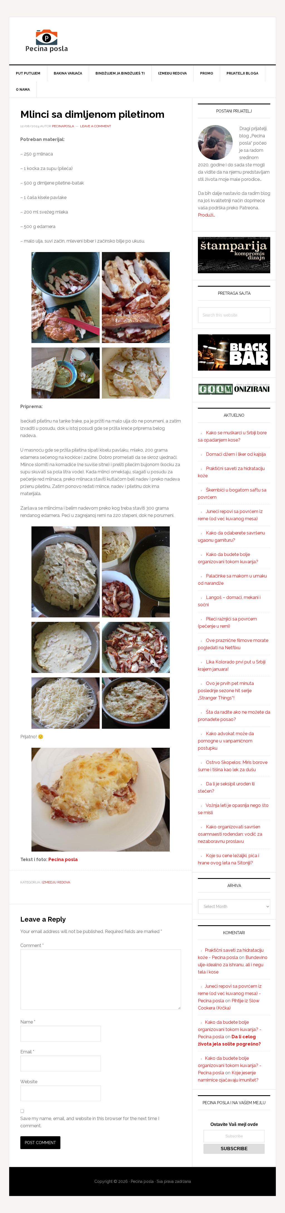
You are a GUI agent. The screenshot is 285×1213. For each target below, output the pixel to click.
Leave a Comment (95, 126)
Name (27, 1022)
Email (27, 1051)
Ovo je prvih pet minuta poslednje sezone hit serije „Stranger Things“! (226, 691)
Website (28, 1081)
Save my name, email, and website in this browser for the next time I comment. (89, 1122)
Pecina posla (142, 40)
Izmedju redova (56, 882)
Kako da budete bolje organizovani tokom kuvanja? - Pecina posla (229, 1029)
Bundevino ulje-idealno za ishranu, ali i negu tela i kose (232, 965)
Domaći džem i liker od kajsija (236, 454)
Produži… (206, 215)
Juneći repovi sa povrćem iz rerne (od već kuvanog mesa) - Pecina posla (230, 993)
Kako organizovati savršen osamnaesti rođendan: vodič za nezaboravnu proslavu (230, 834)
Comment (32, 945)
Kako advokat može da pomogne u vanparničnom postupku (226, 741)
